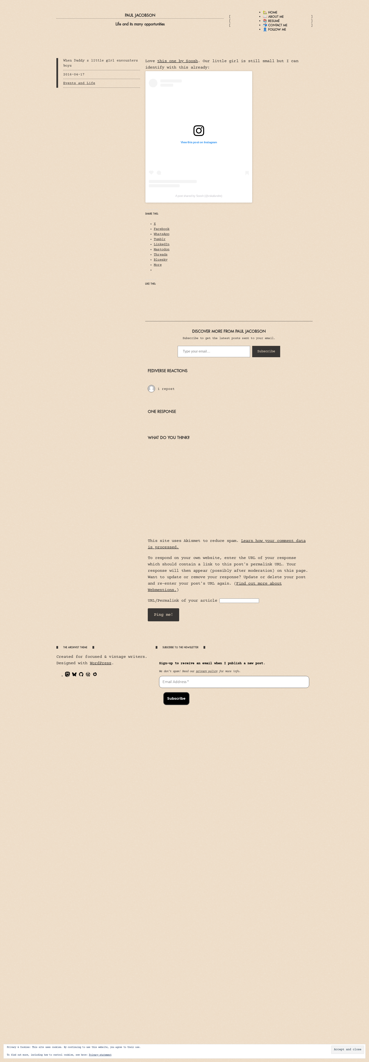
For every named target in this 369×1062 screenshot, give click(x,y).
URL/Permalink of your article (182, 600)
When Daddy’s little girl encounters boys (100, 63)
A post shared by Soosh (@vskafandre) (198, 195)
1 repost (166, 389)
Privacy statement (100, 1055)
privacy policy (207, 671)
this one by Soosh (177, 61)
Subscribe (266, 351)
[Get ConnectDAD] (151, 389)
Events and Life (79, 83)
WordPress (100, 663)
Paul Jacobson (140, 15)
